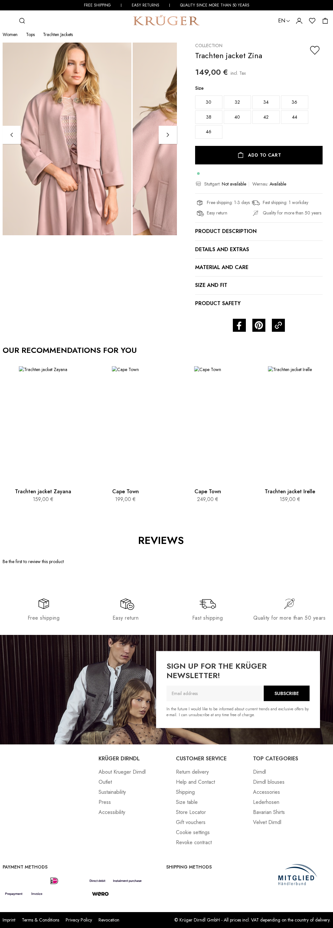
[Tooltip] (191, 541)
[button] (239, 325)
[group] (259, 114)
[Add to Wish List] (315, 50)
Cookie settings (193, 832)
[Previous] (12, 135)
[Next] (168, 135)
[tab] (197, 567)
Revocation (109, 920)
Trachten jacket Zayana (43, 491)
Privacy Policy (79, 920)
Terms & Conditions (40, 920)
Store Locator (191, 812)
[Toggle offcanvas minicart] (325, 20)
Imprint (9, 920)
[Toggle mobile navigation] (9, 20)
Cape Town (125, 491)
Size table (187, 802)
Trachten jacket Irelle (290, 491)
